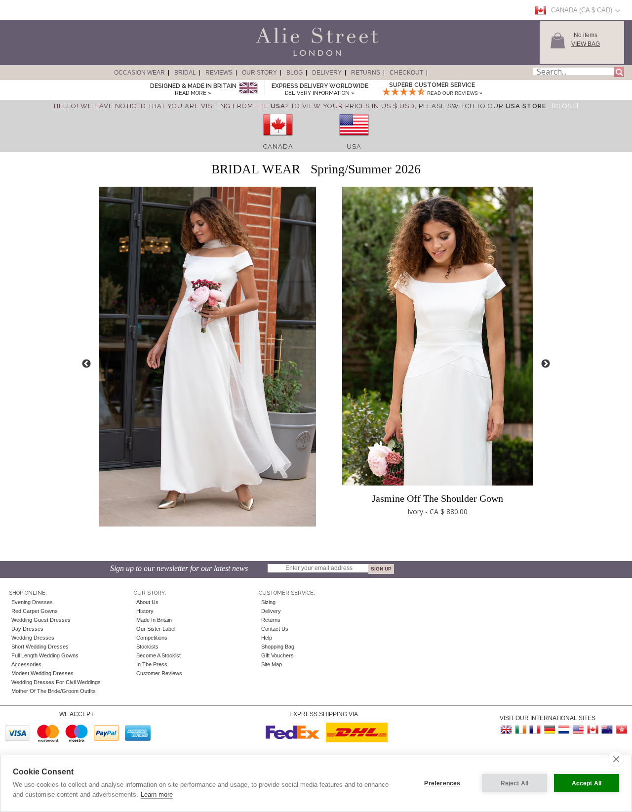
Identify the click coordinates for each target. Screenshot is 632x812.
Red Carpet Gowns (34, 611)
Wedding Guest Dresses (41, 620)
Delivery (327, 73)
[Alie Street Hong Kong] (621, 730)
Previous (86, 364)
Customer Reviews (159, 673)
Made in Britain (154, 620)
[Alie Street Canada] (592, 730)
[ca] (278, 139)
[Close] (565, 106)
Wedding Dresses (32, 638)
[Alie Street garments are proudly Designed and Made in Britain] (248, 88)
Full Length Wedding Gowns (45, 655)
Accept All (587, 783)
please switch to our (482, 106)
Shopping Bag (277, 647)
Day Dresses (27, 629)
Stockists (147, 647)
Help (266, 638)
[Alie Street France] (535, 730)
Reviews (219, 73)
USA (354, 146)
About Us (147, 602)
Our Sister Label (155, 629)
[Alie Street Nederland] (564, 730)
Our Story (259, 73)
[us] (354, 139)
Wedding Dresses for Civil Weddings (56, 682)
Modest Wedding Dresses (42, 673)
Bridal (185, 73)
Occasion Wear (139, 73)
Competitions (151, 638)
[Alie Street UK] (507, 730)
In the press (151, 664)
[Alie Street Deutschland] (549, 730)
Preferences (442, 783)
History (145, 611)
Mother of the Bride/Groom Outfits (53, 691)
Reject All (515, 783)
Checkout (406, 73)
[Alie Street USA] (578, 730)
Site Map (271, 664)
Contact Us (274, 629)
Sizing (268, 602)
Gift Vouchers (277, 655)
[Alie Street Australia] (607, 730)
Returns (365, 73)
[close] (616, 758)
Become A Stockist (158, 655)
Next (546, 364)
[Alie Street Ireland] (521, 730)
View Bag (585, 44)
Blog (294, 73)
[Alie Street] (272, 56)
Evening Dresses (32, 602)
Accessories (26, 664)
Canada (278, 146)
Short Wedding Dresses (40, 647)
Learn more (157, 794)
